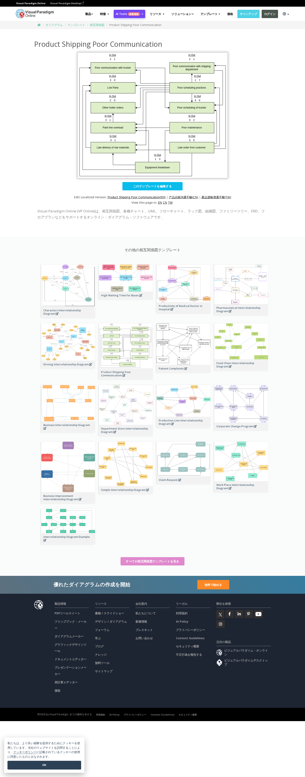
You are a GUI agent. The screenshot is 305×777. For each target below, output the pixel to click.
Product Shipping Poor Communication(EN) (136, 197)
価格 (230, 14)
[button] (104, 14)
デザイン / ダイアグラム (111, 621)
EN (160, 202)
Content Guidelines (190, 638)
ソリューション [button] (181, 14)
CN (165, 202)
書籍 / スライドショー (109, 613)
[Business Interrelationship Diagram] (68, 430)
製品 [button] (88, 14)
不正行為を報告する (189, 654)
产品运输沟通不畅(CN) (183, 197)
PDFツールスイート (67, 613)
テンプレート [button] (209, 14)
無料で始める (213, 585)
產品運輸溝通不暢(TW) (216, 197)
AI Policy (182, 621)
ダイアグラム (54, 25)
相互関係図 (97, 25)
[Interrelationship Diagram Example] (68, 542)
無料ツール (102, 663)
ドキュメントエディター (71, 659)
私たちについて (145, 613)
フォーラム (102, 630)
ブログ (99, 646)
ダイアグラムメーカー (69, 636)
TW (170, 202)
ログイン (270, 14)
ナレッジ (101, 654)
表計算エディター (66, 682)
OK (44, 765)
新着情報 (141, 621)
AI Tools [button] (127, 14)
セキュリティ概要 (187, 646)
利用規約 (182, 613)
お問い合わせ (144, 638)
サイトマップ (103, 671)
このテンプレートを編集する (152, 186)
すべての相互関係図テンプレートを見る (152, 561)
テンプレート (76, 25)
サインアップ (248, 14)
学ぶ (98, 638)
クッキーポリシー (25, 752)
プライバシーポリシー (190, 630)
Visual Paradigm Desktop (66, 3)
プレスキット (144, 630)
